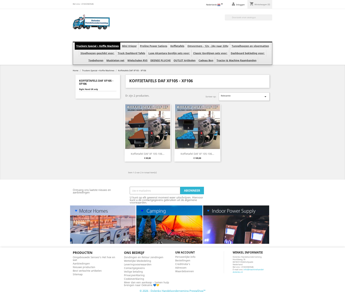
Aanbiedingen (81, 263)
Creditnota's (182, 264)
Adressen (181, 267)
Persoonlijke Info (185, 257)
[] (271, 19)
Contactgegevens (134, 268)
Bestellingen (182, 260)
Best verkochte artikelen (87, 270)
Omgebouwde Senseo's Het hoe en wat (94, 258)
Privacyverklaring (134, 275)
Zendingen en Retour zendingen (143, 257)
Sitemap (78, 274)
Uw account (185, 252)
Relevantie (244, 96)
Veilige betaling (133, 271)
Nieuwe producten (84, 267)
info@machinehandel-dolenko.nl (248, 270)
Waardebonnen (184, 271)
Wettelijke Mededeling (137, 260)
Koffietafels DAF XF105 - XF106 (96, 82)
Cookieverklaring (134, 278)
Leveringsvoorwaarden (137, 264)
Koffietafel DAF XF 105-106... (147, 153)
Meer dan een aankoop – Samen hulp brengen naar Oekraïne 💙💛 (146, 284)
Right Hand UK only (88, 89)
